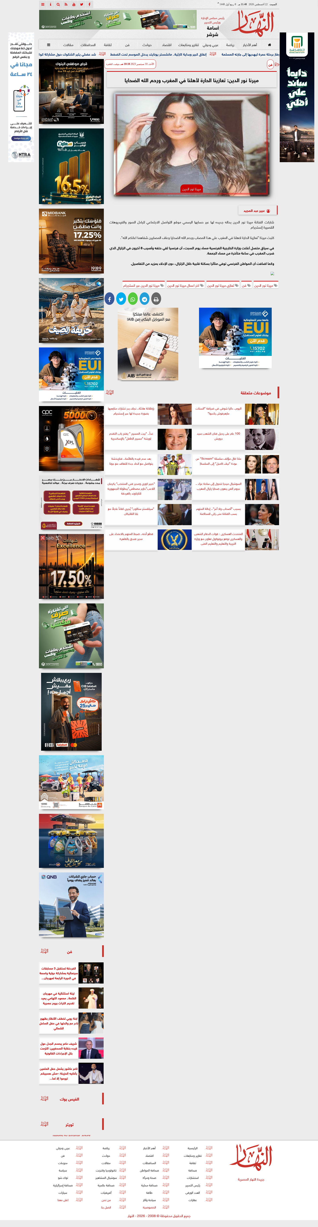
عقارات (192, 1199)
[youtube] (74, 4)
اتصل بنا (106, 1206)
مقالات (68, 44)
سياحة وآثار (149, 1199)
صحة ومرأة (149, 1177)
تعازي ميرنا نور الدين (221, 285)
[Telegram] (144, 298)
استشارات (192, 1177)
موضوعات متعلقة (256, 392)
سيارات (63, 1192)
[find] (58, 4)
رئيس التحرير (192, 1184)
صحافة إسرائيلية (62, 1184)
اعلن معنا (62, 1199)
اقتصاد (167, 44)
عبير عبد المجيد (254, 210)
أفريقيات (106, 1192)
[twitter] (81, 4)
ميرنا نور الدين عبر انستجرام (141, 285)
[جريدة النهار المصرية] (118, 19)
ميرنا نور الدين (264, 285)
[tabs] (42, 4)
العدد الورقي (192, 1192)
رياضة (230, 44)
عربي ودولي (210, 44)
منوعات (62, 1162)
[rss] (66, 4)
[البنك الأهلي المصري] (21, 97)
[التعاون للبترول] (71, 438)
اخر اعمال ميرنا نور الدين (183, 285)
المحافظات (87, 44)
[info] (50, 4)
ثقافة (107, 44)
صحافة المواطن (149, 1170)
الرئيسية (193, 1147)
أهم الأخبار (250, 44)
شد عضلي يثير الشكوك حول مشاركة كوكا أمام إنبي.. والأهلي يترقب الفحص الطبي (117, 54)
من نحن (106, 1199)
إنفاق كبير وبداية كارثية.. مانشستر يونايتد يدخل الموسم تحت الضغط (238, 54)
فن (127, 44)
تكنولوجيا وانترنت (106, 1170)
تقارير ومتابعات (188, 44)
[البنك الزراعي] (235, 338)
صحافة (192, 1170)
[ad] (71, 91)
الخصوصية (149, 1206)
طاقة (149, 1192)
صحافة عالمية (106, 1184)
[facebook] (89, 4)
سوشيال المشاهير (106, 1177)
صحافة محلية (149, 1184)
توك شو (63, 1177)
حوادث (147, 44)
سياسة (63, 1170)
